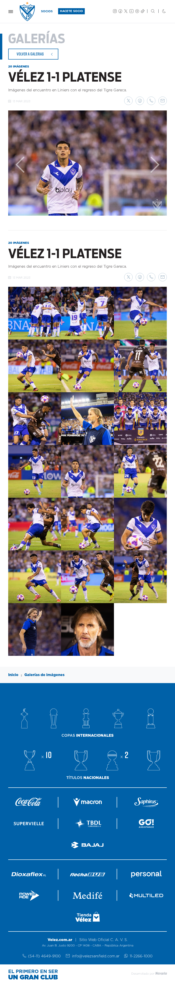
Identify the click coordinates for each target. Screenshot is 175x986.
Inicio (13, 675)
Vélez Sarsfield (28, 11)
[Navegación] (10, 11)
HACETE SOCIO (71, 11)
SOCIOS (47, 11)
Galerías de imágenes (44, 675)
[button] (128, 101)
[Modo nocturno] (160, 11)
